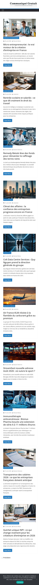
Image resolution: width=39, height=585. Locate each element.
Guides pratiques (8, 91)
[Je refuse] (37, 579)
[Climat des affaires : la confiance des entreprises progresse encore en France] (19, 190)
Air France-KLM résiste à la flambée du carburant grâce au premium (19, 315)
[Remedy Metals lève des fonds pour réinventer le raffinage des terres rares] (19, 136)
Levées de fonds (8, 146)
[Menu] (2, 10)
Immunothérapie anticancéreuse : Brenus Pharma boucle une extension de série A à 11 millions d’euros (19, 420)
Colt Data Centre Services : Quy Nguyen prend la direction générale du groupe (19, 262)
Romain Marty (17, 41)
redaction (16, 94)
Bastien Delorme (18, 149)
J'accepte (20, 582)
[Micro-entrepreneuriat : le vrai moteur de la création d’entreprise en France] (19, 28)
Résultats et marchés (9, 306)
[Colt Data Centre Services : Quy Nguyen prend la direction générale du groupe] (19, 243)
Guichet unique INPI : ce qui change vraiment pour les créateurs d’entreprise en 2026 (19, 532)
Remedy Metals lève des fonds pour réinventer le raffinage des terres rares (19, 156)
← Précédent (5, 558)
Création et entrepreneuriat (11, 37)
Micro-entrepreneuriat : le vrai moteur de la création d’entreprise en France (18, 47)
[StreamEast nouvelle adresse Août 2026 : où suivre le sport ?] (19, 351)
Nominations (7, 252)
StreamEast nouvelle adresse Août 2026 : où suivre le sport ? (19, 369)
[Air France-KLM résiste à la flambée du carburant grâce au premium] (19, 296)
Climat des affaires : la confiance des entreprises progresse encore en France (17, 209)
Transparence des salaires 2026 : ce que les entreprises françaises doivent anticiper (18, 477)
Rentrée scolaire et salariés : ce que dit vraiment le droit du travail (19, 100)
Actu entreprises (8, 199)
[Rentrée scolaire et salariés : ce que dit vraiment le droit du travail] (19, 81)
